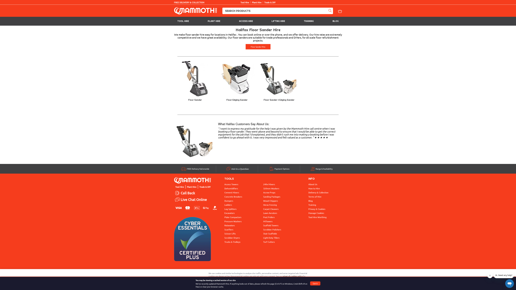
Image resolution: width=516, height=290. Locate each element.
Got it (315, 283)
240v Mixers (269, 184)
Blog (336, 21)
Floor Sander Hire (258, 47)
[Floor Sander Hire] (195, 140)
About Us (312, 184)
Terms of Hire (314, 196)
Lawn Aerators (270, 213)
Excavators (229, 213)
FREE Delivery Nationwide (198, 169)
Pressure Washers (233, 221)
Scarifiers (228, 229)
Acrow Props (269, 192)
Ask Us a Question (240, 168)
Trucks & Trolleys (232, 241)
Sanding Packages (271, 196)
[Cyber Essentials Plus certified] (192, 239)
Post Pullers (269, 217)
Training (309, 21)
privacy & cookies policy (293, 276)
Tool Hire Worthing (317, 217)
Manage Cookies (316, 213)
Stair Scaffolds (270, 233)
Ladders (228, 204)
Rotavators (229, 225)
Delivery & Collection (318, 192)
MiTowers (268, 221)
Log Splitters (230, 209)
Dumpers (228, 200)
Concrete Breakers (233, 196)
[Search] (330, 11)
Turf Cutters (269, 241)
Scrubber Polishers (272, 229)
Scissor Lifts (230, 233)
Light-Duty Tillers (271, 237)
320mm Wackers (271, 188)
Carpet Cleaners (271, 209)
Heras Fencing (270, 204)
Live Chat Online (194, 199)
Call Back (188, 193)
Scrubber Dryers (232, 237)
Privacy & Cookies (316, 209)
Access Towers (231, 184)
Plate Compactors (232, 217)
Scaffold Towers (270, 225)
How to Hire (314, 188)
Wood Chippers (270, 200)
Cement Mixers (231, 192)
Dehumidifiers (231, 188)
